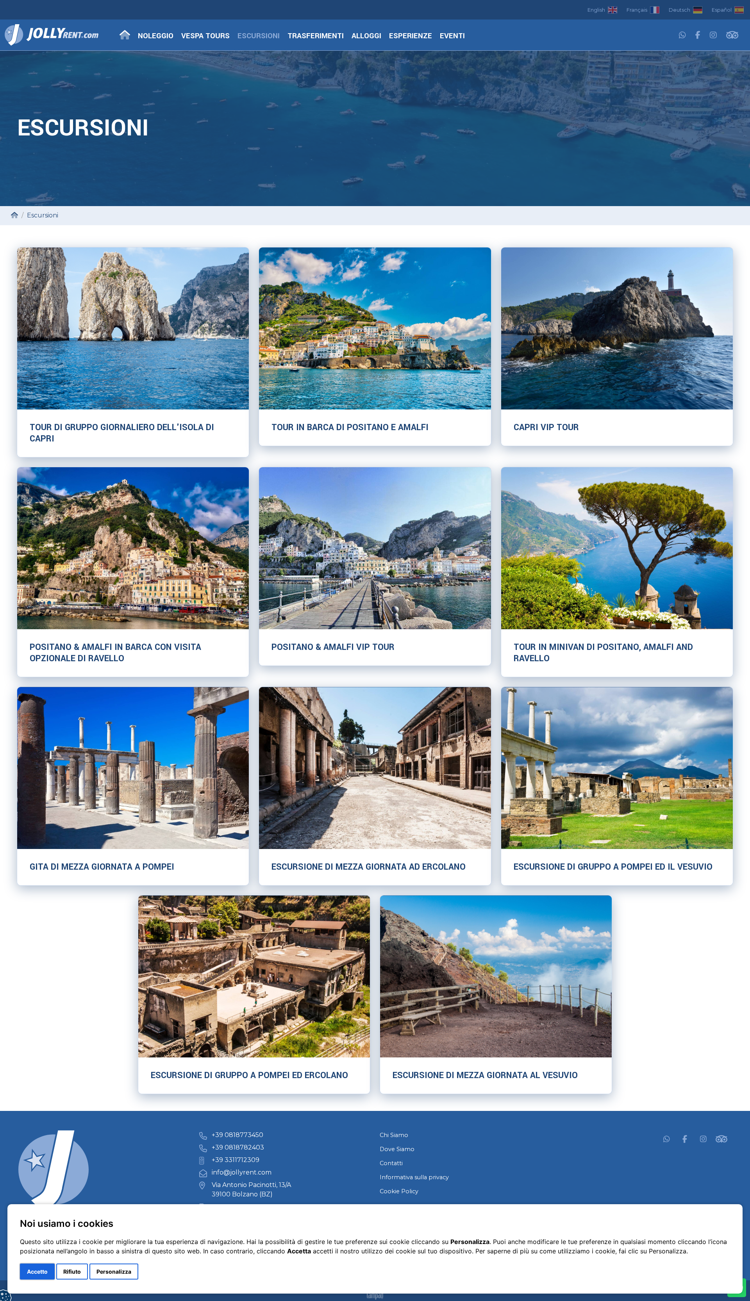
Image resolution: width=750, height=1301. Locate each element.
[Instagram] (713, 35)
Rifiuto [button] (72, 1271)
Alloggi (366, 36)
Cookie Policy (399, 1191)
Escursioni (259, 36)
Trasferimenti (316, 36)
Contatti (391, 1163)
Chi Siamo (394, 1135)
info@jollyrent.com (241, 1172)
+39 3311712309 (235, 1160)
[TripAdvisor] (732, 35)
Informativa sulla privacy (414, 1177)
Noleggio (155, 36)
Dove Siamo (397, 1149)
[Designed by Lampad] (375, 1296)
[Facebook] (697, 35)
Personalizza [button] (113, 1271)
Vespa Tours (205, 36)
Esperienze (410, 36)
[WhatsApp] (682, 35)
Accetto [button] (37, 1271)
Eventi (452, 36)
